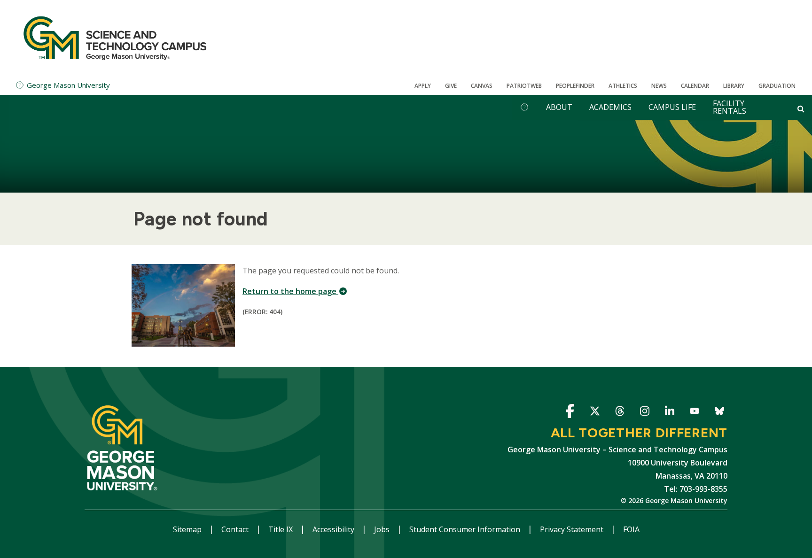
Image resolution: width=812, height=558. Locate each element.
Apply (422, 86)
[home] (524, 107)
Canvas (481, 86)
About (559, 107)
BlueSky (719, 412)
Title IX (281, 529)
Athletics (623, 86)
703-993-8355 (703, 489)
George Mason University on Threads (619, 412)
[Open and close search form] (801, 108)
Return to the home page (290, 291)
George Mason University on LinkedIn (669, 412)
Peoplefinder (575, 86)
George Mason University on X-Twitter (594, 412)
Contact (235, 529)
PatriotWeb (524, 86)
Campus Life (672, 107)
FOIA (631, 529)
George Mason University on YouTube (694, 412)
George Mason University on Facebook (570, 412)
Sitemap (188, 529)
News (659, 86)
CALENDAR (695, 86)
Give (451, 86)
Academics (610, 107)
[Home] (115, 37)
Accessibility (334, 529)
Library (733, 86)
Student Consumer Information (465, 529)
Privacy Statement (572, 529)
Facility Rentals (729, 107)
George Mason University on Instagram (644, 412)
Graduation (777, 86)
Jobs (382, 529)
